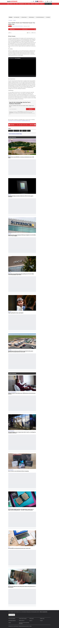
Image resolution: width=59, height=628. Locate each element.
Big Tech (15, 20)
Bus (20, 130)
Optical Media (16, 130)
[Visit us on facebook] (35, 1)
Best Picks (11, 3)
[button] (50, 1)
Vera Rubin (48, 17)
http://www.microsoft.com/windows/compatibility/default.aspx (19, 120)
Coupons (41, 3)
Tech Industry (10, 20)
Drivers (29, 130)
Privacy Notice (11, 112)
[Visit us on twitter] (37, 1)
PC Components (21, 3)
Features (10, 26)
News (26, 3)
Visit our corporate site (43, 611)
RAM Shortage (31, 17)
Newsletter (34, 32)
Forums (50, 3)
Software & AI (37, 3)
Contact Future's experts (23, 618)
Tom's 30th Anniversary (40, 17)
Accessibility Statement (12, 620)
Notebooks (11, 130)
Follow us (29, 32)
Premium (46, 3)
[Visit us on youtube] (40, 1)
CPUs (14, 3)
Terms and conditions (11, 618)
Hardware (24, 130)
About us (31, 620)
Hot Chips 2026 (16, 17)
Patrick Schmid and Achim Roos (18, 26)
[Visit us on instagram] (38, 1)
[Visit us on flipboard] (41, 1)
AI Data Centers (24, 17)
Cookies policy (42, 618)
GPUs (17, 3)
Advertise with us (21, 620)
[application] (22, 67)
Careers (9, 622)
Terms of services (20, 111)
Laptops (28, 3)
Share (10, 32)
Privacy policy (32, 618)
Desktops (32, 3)
